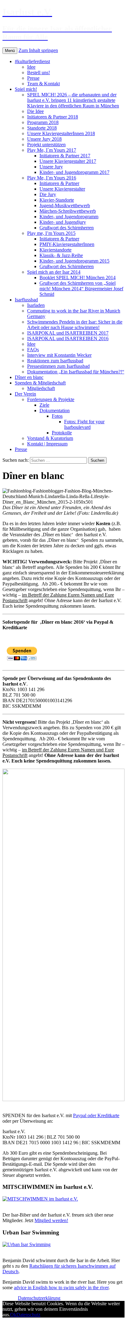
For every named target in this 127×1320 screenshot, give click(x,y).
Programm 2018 (43, 122)
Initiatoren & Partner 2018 (52, 116)
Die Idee (35, 111)
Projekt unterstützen (46, 144)
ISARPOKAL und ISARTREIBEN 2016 (68, 338)
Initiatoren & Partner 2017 (64, 155)
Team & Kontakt (43, 83)
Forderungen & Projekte (50, 399)
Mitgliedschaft (41, 388)
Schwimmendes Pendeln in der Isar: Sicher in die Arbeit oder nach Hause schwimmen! (74, 324)
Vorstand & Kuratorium (50, 438)
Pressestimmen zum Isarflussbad (58, 366)
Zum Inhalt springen (38, 50)
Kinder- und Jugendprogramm (68, 216)
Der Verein (25, 393)
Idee (31, 67)
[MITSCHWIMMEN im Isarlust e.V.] (40, 1198)
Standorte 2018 (42, 128)
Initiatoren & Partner (59, 183)
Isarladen (36, 305)
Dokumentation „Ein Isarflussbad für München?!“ (75, 371)
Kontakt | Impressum (47, 443)
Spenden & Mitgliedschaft (40, 382)
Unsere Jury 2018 (44, 139)
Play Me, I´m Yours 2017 (51, 150)
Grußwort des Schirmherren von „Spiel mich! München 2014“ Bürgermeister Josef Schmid (81, 288)
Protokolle (62, 432)
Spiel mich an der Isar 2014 (53, 272)
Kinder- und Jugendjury (62, 222)
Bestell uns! (38, 72)
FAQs (33, 349)
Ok (13, 1314)
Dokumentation (54, 410)
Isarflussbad (26, 299)
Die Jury (47, 194)
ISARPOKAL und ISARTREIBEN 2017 (68, 333)
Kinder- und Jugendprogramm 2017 (74, 172)
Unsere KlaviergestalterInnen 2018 (61, 133)
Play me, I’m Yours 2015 (51, 233)
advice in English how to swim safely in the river (61, 1287)
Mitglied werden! (51, 1220)
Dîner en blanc (29, 377)
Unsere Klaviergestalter (62, 188)
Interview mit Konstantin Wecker (59, 355)
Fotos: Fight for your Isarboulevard (84, 424)
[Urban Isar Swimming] (26, 1244)
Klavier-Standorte (56, 200)
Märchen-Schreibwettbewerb (67, 211)
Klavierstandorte (55, 249)
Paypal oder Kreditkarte (96, 1115)
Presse (33, 78)
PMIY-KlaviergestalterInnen (66, 244)
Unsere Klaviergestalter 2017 (67, 161)
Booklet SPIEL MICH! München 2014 (77, 277)
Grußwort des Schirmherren (66, 227)
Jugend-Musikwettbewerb (64, 205)
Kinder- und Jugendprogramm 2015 (74, 261)
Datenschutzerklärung (39, 1298)
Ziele (44, 405)
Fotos (57, 416)
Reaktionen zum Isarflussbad (55, 360)
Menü (10, 50)
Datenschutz (28, 1314)
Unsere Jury (51, 166)
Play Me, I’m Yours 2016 (51, 177)
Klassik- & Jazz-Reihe (61, 255)
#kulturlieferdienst (32, 61)
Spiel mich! (26, 89)
